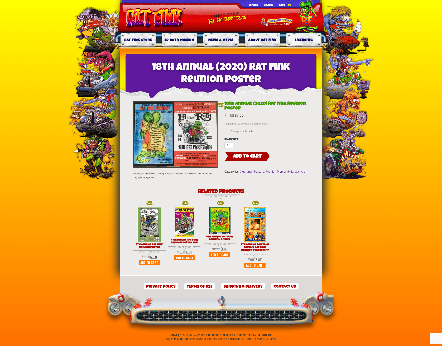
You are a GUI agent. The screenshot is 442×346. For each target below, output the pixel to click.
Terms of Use (200, 286)
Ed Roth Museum (180, 40)
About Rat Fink (262, 40)
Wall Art (300, 171)
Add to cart (247, 156)
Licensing (304, 40)
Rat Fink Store (138, 40)
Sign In (268, 5)
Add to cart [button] (149, 262)
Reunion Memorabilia (279, 171)
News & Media (221, 40)
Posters (259, 171)
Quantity (231, 139)
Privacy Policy (161, 286)
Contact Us (285, 286)
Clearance (246, 171)
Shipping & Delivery (243, 286)
